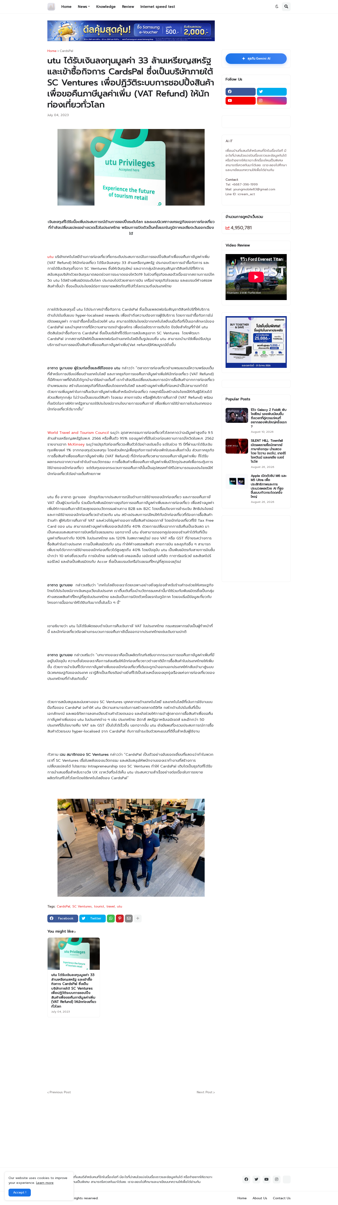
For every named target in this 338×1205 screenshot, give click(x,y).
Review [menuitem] (128, 6)
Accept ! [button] (19, 1192)
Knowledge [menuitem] (106, 6)
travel (110, 906)
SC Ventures (82, 906)
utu (50, 257)
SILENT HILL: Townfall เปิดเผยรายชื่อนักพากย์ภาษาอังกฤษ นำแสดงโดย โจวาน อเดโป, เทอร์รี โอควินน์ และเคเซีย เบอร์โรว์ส (268, 451)
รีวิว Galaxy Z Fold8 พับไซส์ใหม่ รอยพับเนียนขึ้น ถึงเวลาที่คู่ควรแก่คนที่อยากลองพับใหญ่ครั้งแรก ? (269, 418)
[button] (277, 6)
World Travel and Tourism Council (78, 432)
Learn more (45, 1182)
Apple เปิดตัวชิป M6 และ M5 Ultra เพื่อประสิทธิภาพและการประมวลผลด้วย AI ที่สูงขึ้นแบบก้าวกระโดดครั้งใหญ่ (268, 486)
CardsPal (66, 51)
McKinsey (76, 444)
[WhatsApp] (111, 918)
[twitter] (272, 92)
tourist (99, 906)
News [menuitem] (82, 6)
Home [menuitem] (66, 6)
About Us (259, 1198)
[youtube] (241, 101)
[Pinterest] (120, 918)
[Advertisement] (158, 1053)
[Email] (129, 918)
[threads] (287, 1179)
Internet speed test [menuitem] (157, 6)
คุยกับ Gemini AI (256, 58)
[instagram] (272, 101)
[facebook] (241, 92)
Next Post (204, 1092)
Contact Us (282, 1198)
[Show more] (138, 918)
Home (52, 51)
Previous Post (60, 1092)
